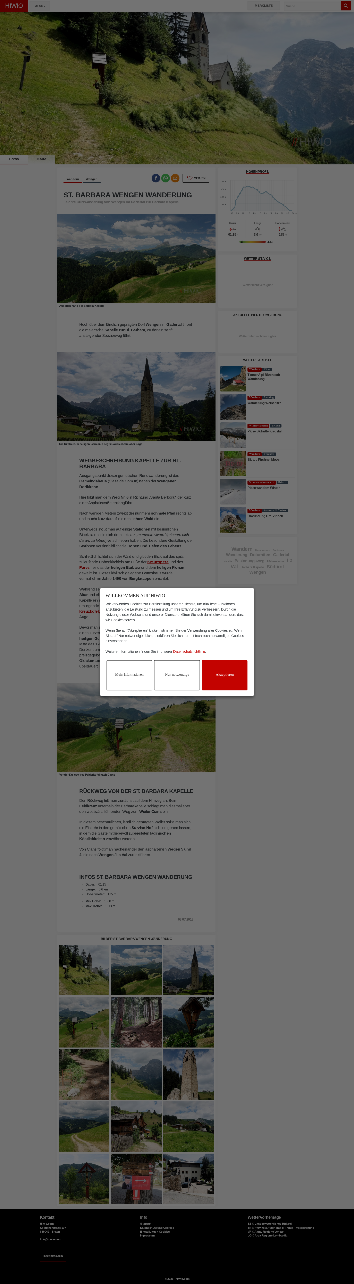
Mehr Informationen (129, 674)
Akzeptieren (225, 674)
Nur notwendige (177, 674)
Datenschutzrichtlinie (189, 651)
